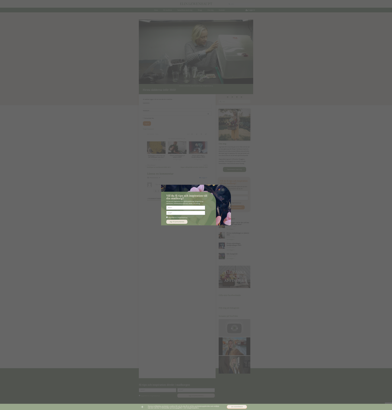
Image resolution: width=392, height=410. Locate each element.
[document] (196, 205)
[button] (223, 190)
